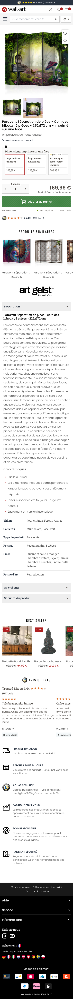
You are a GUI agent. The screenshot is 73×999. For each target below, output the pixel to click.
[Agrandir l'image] (65, 40)
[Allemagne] (4, 957)
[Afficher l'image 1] (12, 108)
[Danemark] (23, 957)
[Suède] (38, 957)
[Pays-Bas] (18, 957)
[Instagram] (4, 936)
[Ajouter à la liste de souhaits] (65, 33)
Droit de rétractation (37, 891)
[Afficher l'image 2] (33, 108)
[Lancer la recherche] (56, 19)
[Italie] (13, 957)
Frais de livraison (25, 749)
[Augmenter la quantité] (25, 188)
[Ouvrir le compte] (51, 9)
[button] (36, 61)
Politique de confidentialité (47, 887)
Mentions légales (20, 887)
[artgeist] (36, 291)
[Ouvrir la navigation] (5, 18)
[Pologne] (43, 957)
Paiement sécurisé (25, 852)
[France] (9, 957)
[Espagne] (33, 957)
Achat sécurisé (23, 785)
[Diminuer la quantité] (5, 188)
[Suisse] (28, 957)
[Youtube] (12, 936)
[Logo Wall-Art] (14, 9)
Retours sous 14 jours (28, 765)
